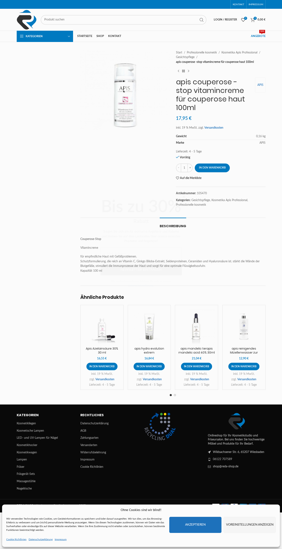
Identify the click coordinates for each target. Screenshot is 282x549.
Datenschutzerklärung (140, 313)
